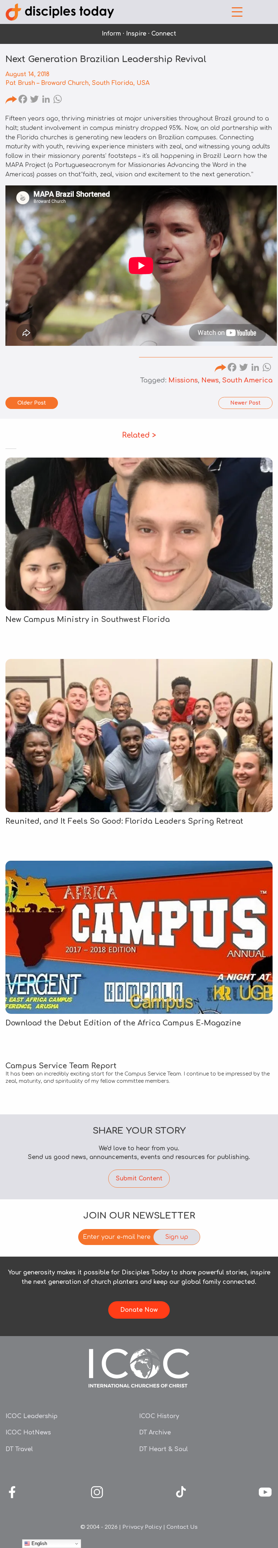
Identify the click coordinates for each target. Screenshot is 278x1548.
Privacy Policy (142, 1527)
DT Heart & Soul (163, 1449)
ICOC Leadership (31, 1416)
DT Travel (19, 1449)
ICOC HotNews (28, 1432)
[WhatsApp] (57, 100)
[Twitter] (34, 100)
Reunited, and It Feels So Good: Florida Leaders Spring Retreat (124, 821)
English (38, 1543)
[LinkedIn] (46, 100)
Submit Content (139, 1178)
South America (247, 380)
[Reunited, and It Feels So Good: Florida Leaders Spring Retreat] (139, 735)
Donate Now (139, 1310)
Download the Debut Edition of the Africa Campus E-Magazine (123, 1023)
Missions (183, 380)
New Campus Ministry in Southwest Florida (87, 619)
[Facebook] (23, 100)
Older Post (31, 403)
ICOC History (159, 1416)
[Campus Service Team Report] (139, 1073)
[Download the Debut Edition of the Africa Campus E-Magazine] (139, 937)
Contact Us (182, 1527)
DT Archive (155, 1432)
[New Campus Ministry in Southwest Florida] (139, 534)
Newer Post (245, 403)
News (210, 380)
